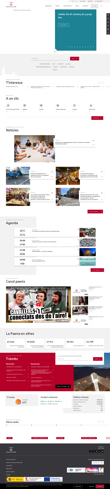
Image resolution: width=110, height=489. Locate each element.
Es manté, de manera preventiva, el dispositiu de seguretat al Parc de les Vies (89, 175)
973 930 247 (99, 400)
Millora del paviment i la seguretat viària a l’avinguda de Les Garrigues (40, 175)
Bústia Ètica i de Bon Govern (88, 438)
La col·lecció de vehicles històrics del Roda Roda (45, 231)
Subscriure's (96, 463)
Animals (25, 109)
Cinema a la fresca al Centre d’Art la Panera (44, 242)
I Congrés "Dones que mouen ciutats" (65, 86)
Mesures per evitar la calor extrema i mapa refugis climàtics (40, 87)
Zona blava (72, 66)
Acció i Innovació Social (12, 109)
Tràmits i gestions (62, 386)
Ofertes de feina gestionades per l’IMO (43, 66)
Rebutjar (91, 486)
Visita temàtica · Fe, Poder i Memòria (42, 251)
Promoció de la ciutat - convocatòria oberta (90, 87)
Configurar (78, 486)
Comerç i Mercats (61, 109)
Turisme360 (60, 438)
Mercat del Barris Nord (38, 261)
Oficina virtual (60, 63)
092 (101, 410)
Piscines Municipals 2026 (12, 86)
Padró (54, 63)
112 (101, 408)
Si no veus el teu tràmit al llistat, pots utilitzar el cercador (69, 356)
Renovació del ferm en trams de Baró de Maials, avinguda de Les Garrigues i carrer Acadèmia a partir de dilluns (90, 197)
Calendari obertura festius (45, 63)
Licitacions (55, 69)
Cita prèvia (68, 63)
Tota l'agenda (96, 270)
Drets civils (92, 109)
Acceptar (100, 486)
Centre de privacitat (10, 459)
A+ (72, 1)
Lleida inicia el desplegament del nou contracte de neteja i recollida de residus (72, 143)
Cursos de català (64, 66)
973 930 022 (99, 402)
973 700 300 (99, 404)
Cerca (73, 58)
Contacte (8, 474)
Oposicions (55, 66)
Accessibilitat (9, 465)
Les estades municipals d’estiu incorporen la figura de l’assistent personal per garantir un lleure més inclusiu (40, 197)
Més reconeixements (99, 474)
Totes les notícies (94, 211)
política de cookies (24, 486)
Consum (74, 109)
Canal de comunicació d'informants (14, 462)
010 (101, 406)
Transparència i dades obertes (39, 438)
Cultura (41, 109)
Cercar (96, 359)
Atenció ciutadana (10, 471)
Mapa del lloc (9, 468)
